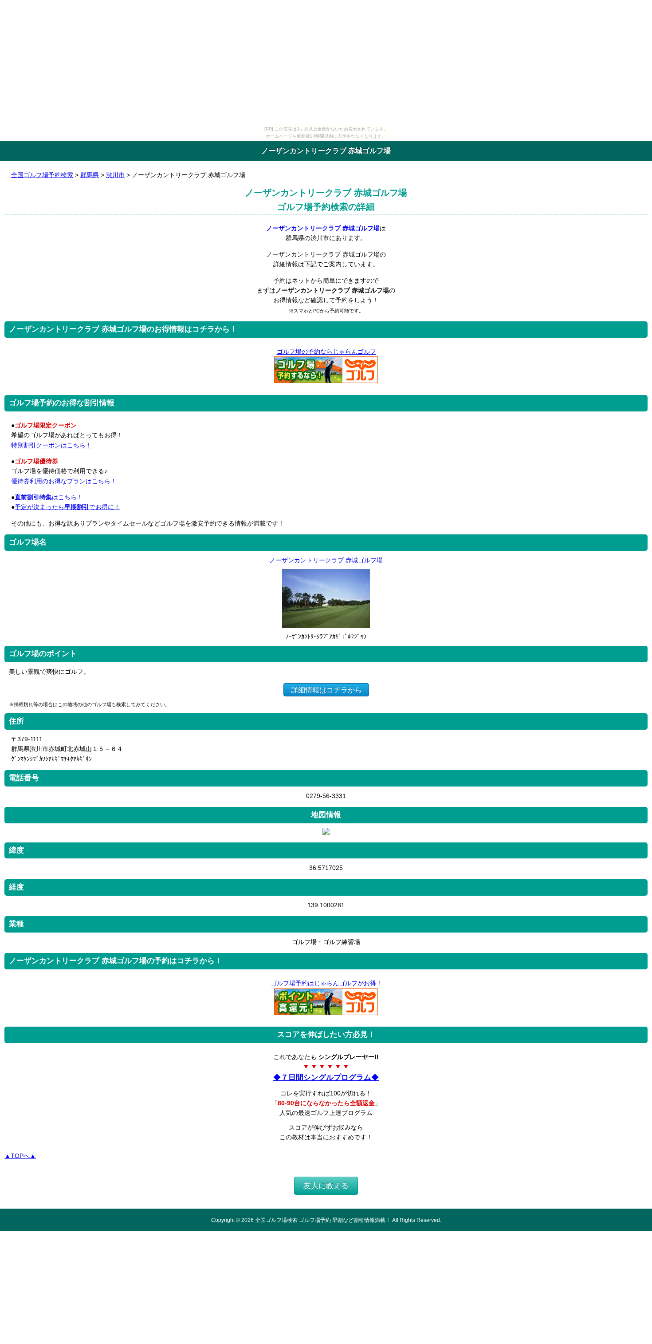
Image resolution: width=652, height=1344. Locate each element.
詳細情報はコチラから (326, 690)
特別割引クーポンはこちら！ (51, 445)
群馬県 (89, 174)
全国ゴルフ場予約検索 (42, 174)
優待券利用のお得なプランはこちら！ (64, 481)
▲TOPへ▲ (20, 1155)
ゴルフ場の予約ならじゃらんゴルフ (326, 351)
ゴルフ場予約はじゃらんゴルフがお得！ (326, 983)
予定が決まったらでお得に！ (67, 506)
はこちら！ (49, 497)
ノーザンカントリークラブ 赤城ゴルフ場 (323, 228)
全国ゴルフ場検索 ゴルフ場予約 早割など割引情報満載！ (323, 1220)
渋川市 (115, 174)
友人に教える (326, 1186)
